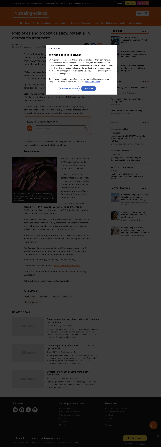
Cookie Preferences (69, 88)
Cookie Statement (92, 82)
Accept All (88, 88)
